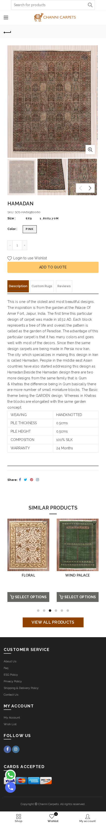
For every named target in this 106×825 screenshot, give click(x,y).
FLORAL (28, 575)
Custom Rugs (42, 286)
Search (90, 5)
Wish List (10, 724)
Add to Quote (53, 267)
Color (11, 229)
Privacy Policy (13, 681)
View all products (53, 622)
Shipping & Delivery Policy (21, 688)
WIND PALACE (77, 575)
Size (10, 218)
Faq (6, 668)
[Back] (7, 32)
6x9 (29, 218)
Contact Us (11, 694)
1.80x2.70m (49, 218)
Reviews (64, 286)
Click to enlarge (90, 149)
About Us (10, 661)
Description (18, 286)
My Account (12, 717)
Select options (31, 597)
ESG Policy (11, 674)
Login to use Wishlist (29, 258)
